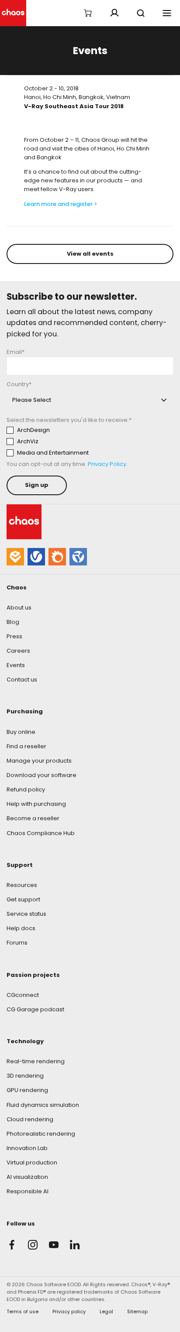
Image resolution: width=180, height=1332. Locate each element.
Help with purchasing (36, 804)
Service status (26, 914)
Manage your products (39, 761)
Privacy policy (69, 1311)
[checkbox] (88, 441)
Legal (106, 1311)
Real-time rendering (36, 1061)
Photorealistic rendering (41, 1134)
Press (14, 636)
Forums (17, 942)
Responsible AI (27, 1191)
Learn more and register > (60, 204)
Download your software (41, 775)
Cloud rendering (30, 1119)
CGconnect (23, 995)
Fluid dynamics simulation (43, 1105)
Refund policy (26, 789)
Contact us (22, 679)
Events (16, 665)
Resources (22, 885)
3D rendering (25, 1076)
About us (19, 607)
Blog (13, 622)
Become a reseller (33, 818)
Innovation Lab (27, 1148)
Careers (18, 651)
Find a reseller (26, 746)
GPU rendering (27, 1090)
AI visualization (27, 1177)
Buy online (21, 732)
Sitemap (137, 1311)
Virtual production (32, 1162)
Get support (23, 899)
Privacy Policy (107, 464)
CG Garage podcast (35, 1009)
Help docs (21, 928)
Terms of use (22, 1311)
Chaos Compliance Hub (41, 833)
